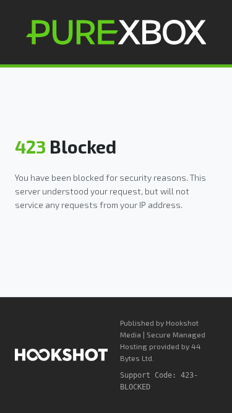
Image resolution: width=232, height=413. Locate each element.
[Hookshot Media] (61, 355)
